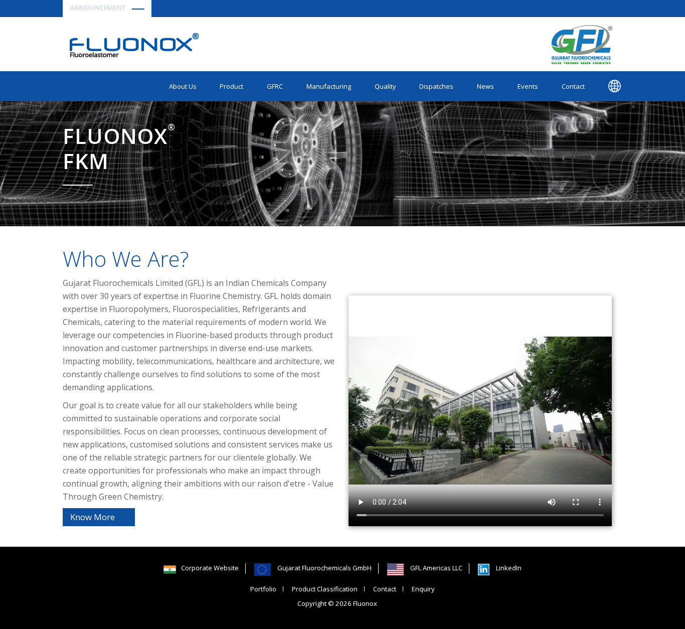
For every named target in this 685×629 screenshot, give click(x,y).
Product (231, 86)
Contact (573, 86)
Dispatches (436, 86)
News (485, 86)
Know (92, 517)
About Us (183, 86)
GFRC (275, 86)
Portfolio (263, 588)
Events (528, 86)
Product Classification (325, 588)
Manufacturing (328, 86)
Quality (385, 86)
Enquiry (423, 588)
